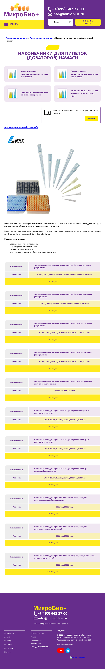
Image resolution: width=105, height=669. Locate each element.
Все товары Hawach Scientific (21, 127)
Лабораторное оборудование (36, 642)
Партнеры (8, 641)
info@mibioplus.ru (68, 14)
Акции (7, 637)
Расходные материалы (40, 647)
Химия (33, 637)
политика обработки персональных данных (51, 624)
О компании (9, 633)
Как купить (8, 648)
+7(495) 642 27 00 (68, 9)
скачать (91, 119)
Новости (7, 652)
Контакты (8, 645)
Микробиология (37, 633)
